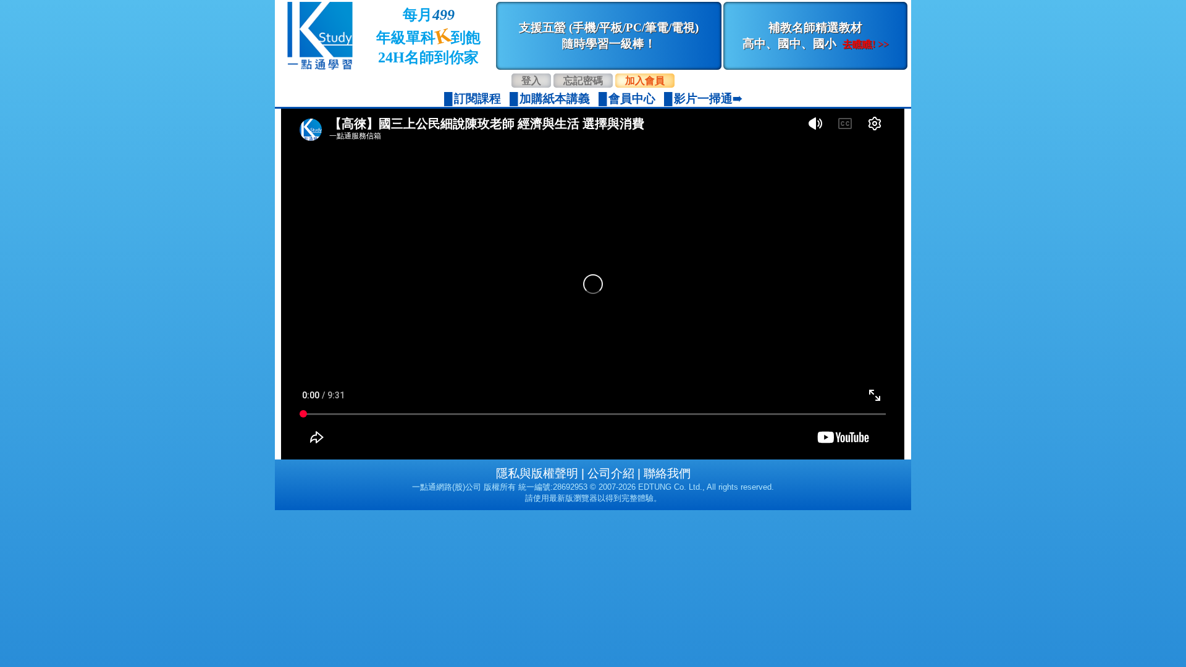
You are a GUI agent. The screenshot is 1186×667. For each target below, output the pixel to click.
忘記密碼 (583, 80)
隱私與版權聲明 (537, 473)
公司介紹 (610, 473)
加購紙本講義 (554, 98)
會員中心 (631, 98)
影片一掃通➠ (708, 98)
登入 (531, 80)
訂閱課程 (477, 98)
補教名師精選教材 (815, 35)
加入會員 (645, 80)
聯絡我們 (667, 473)
